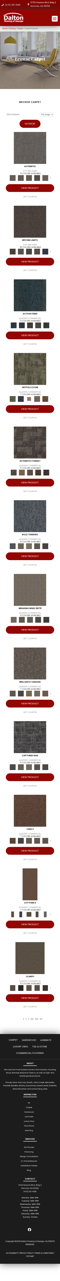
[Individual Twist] (30, 472)
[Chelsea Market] (30, 810)
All (29, 1103)
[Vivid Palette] (45, 398)
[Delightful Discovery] (30, 368)
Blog (29, 1170)
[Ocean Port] (21, 325)
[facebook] (30, 1230)
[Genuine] (29, 178)
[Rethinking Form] (38, 472)
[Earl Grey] (38, 325)
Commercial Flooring (30, 1053)
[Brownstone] (30, 325)
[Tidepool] (30, 295)
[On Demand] (38, 619)
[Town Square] (45, 840)
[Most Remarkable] (20, 398)
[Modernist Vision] (29, 398)
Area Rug (29, 1130)
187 (41, 1019)
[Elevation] (29, 251)
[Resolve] (30, 958)
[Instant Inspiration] (45, 693)
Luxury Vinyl (20, 1046)
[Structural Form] (46, 472)
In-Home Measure (29, 1161)
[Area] (30, 221)
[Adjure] (45, 988)
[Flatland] (45, 251)
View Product (30, 188)
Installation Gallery (29, 1165)
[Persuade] (37, 988)
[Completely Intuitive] (29, 693)
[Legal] (37, 178)
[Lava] (29, 546)
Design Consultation (29, 1156)
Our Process (29, 1147)
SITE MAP (30, 1256)
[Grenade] (20, 546)
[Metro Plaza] (37, 840)
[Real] (45, 178)
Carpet (20, 28)
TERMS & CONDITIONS (44, 1253)
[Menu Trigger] (55, 19)
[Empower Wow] (37, 693)
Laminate (45, 1040)
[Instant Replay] (30, 619)
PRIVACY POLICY (26, 1253)
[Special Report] (21, 619)
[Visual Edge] (30, 442)
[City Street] (46, 325)
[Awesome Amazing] (37, 398)
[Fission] (37, 546)
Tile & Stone (39, 1046)
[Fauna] (37, 251)
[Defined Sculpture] (21, 472)
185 (32, 1019)
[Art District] (29, 840)
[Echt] (20, 178)
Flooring (12, 28)
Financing (28, 1152)
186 (36, 1019)
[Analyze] (20, 988)
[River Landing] (20, 840)
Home (4, 28)
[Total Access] (46, 619)
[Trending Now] (30, 589)
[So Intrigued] (30, 663)
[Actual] (30, 148)
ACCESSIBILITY (12, 1253)
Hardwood (29, 1040)
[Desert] (20, 251)
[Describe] (29, 988)
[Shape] (30, 516)
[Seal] (45, 546)
